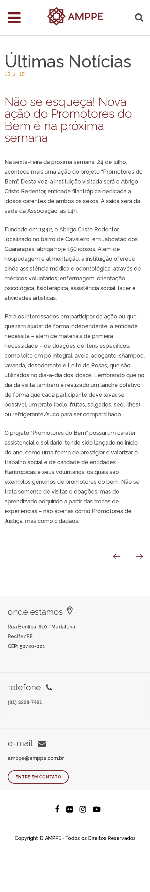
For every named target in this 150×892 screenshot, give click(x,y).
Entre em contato (38, 777)
